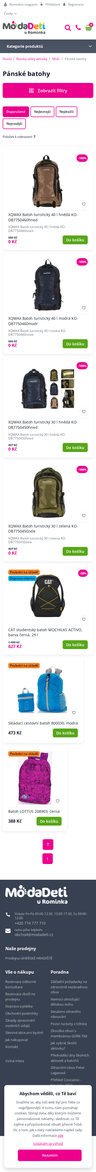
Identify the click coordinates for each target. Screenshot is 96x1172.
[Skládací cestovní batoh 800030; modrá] (43, 700)
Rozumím (50, 1155)
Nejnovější (14, 123)
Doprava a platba (19, 1006)
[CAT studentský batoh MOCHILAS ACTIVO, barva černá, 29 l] (48, 609)
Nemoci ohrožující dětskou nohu (65, 1002)
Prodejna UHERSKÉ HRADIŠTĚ (28, 958)
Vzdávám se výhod (48, 1143)
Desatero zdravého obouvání (66, 1014)
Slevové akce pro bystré (24, 1032)
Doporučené (15, 111)
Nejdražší (66, 111)
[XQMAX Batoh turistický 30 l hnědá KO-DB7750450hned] (48, 407)
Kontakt (11, 1046)
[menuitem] (21, 4)
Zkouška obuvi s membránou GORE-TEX (69, 1033)
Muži (55, 59)
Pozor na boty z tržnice (69, 1023)
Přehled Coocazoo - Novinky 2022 (66, 1082)
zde (60, 1135)
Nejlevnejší (42, 111)
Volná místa (14, 1060)
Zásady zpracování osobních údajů (20, 1023)
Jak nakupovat (16, 1039)
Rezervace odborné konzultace (20, 984)
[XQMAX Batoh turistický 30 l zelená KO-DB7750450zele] (48, 511)
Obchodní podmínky (21, 1013)
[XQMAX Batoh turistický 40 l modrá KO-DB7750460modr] (48, 303)
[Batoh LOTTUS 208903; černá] (35, 788)
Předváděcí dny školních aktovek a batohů (70, 1058)
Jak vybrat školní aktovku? (64, 1046)
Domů (7, 59)
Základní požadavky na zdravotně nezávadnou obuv (69, 986)
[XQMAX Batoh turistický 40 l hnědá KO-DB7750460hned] (48, 199)
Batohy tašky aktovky (31, 59)
